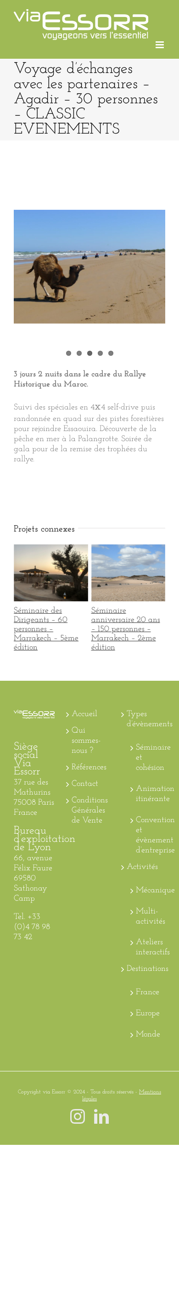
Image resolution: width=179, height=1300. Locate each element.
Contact (85, 836)
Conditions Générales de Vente (90, 863)
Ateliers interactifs (148, 1000)
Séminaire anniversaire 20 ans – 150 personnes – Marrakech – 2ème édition (126, 623)
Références (89, 820)
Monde (148, 1087)
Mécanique (148, 943)
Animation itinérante (148, 846)
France (147, 1045)
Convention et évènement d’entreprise (148, 888)
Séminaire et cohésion (148, 810)
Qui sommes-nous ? (86, 793)
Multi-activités (148, 969)
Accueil (84, 767)
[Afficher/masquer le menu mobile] (160, 45)
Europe (148, 1066)
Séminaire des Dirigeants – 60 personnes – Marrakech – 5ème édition (48, 623)
